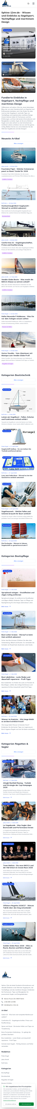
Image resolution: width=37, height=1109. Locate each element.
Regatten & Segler (7, 363)
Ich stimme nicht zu (10, 1104)
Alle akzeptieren (26, 1104)
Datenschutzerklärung (9, 1100)
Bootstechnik (6, 216)
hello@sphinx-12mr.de (11, 1005)
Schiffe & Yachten (8, 63)
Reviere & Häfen (7, 327)
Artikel (4, 1010)
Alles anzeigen (18, 143)
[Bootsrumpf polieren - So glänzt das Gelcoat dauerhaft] (18, 85)
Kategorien (6, 1068)
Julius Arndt (4, 166)
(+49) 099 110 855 (10, 1002)
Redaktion (5, 1052)
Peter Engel (4, 313)
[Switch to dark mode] (28, 3)
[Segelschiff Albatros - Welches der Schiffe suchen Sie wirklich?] (18, 69)
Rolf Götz (4, 203)
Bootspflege (7, 30)
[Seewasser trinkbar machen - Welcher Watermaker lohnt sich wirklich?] (18, 43)
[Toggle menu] (33, 3)
